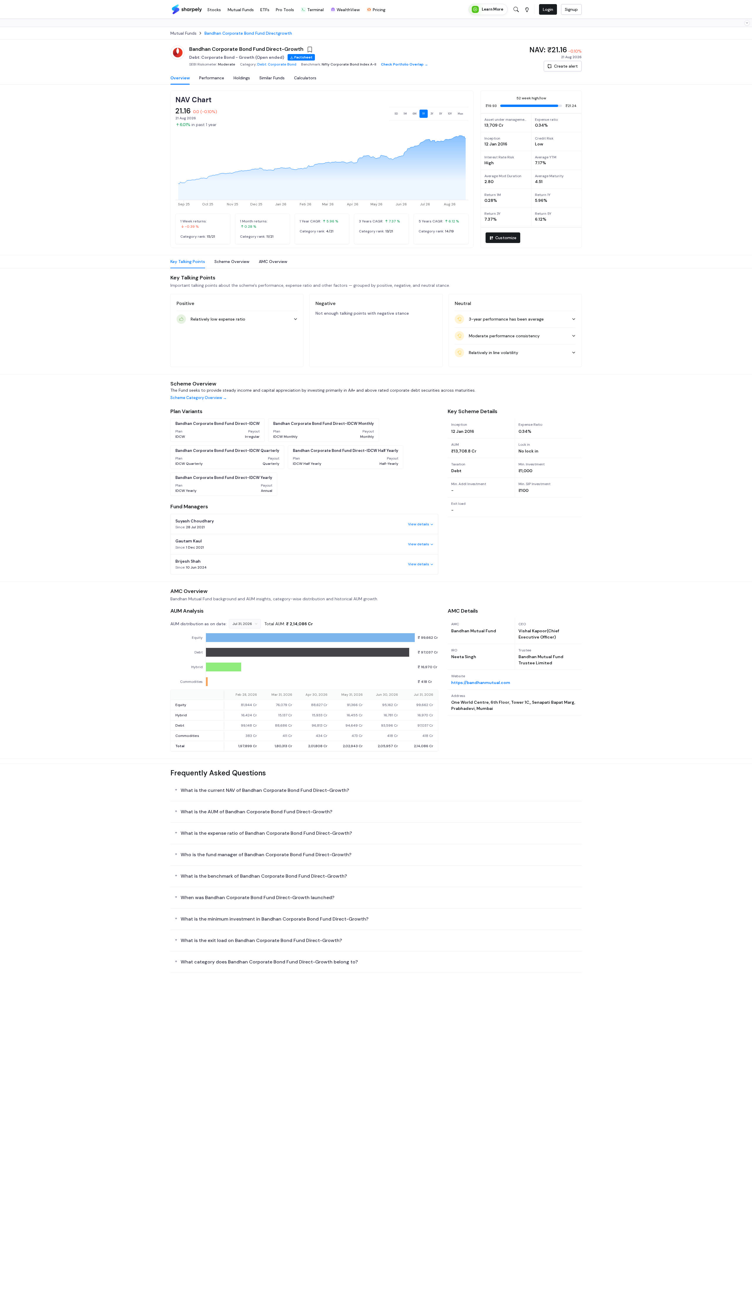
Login (548, 9)
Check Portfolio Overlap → (404, 64)
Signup (571, 9)
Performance (211, 78)
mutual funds (183, 33)
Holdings (242, 78)
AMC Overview (273, 261)
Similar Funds (272, 78)
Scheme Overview (231, 261)
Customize (505, 237)
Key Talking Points (187, 261)
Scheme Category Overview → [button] (198, 397)
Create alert (566, 66)
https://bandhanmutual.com (480, 682)
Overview (180, 78)
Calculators (305, 78)
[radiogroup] (429, 114)
